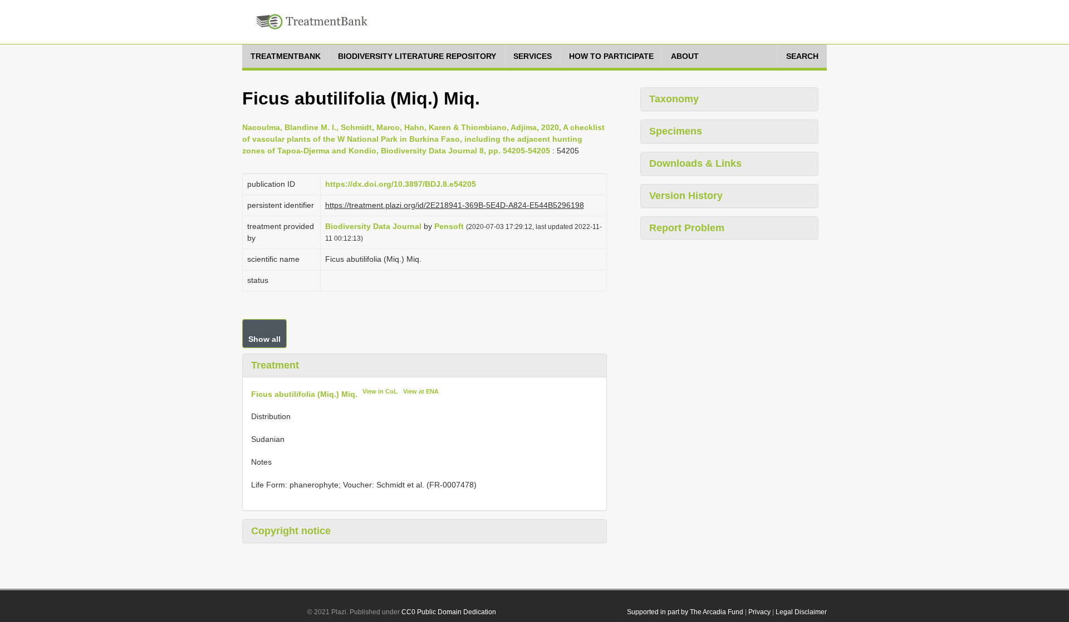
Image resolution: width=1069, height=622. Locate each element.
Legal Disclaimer (801, 612)
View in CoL (380, 391)
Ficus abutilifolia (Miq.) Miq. (304, 393)
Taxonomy (674, 99)
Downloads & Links (695, 163)
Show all (264, 339)
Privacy (759, 612)
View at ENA (421, 391)
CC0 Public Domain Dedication (448, 612)
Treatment (275, 365)
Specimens (675, 131)
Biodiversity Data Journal (373, 226)
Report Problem (686, 227)
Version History (686, 195)
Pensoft (449, 226)
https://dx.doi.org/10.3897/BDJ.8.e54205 (400, 184)
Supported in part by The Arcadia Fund (685, 612)
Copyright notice (291, 530)
